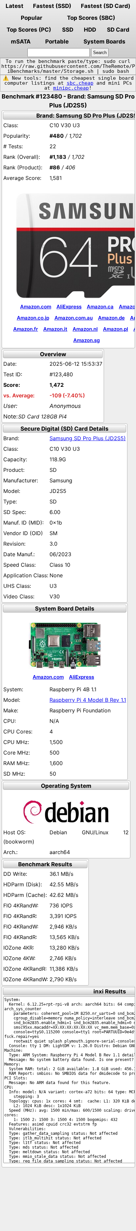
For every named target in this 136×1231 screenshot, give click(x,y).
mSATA (21, 41)
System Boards (104, 41)
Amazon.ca (100, 306)
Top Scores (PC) (29, 29)
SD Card (118, 29)
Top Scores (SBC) (91, 17)
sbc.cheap (80, 83)
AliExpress (69, 306)
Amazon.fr (25, 329)
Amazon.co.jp (33, 318)
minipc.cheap (71, 88)
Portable (57, 41)
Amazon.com (35, 306)
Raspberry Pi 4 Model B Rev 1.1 (88, 700)
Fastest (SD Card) (105, 6)
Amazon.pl (115, 329)
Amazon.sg (86, 340)
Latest (14, 6)
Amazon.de (111, 318)
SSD (67, 29)
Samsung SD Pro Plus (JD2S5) (88, 438)
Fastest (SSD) (52, 6)
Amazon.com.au (73, 318)
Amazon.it (55, 329)
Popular (31, 17)
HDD (90, 29)
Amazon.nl (85, 329)
